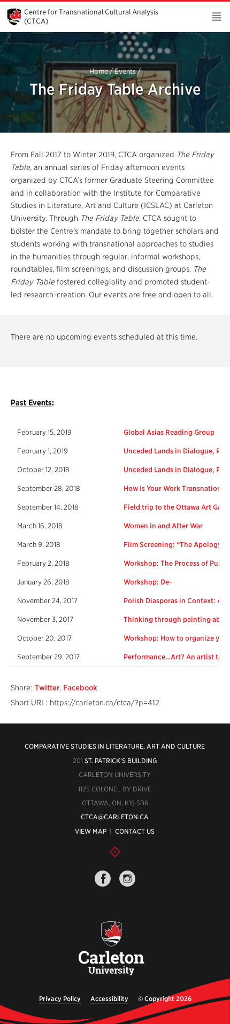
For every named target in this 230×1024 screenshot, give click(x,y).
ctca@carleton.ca (115, 817)
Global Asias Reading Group (169, 432)
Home (98, 72)
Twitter (47, 687)
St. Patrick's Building (121, 761)
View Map (90, 831)
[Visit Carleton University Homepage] (111, 948)
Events (125, 72)
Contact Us (135, 831)
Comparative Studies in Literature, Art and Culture (115, 746)
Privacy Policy (60, 999)
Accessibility (109, 999)
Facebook (80, 687)
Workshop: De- (148, 582)
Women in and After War (163, 526)
